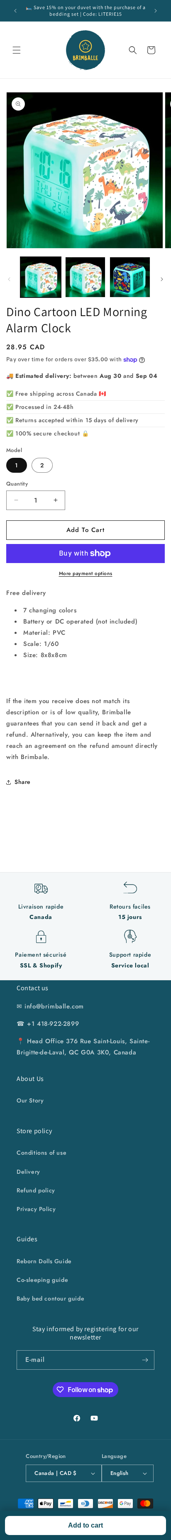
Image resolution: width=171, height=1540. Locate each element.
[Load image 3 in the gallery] (130, 277)
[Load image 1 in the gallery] (40, 277)
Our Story (30, 1100)
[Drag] (162, 279)
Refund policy (36, 1190)
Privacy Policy (36, 1209)
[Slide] (9, 279)
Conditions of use (41, 1152)
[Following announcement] (156, 11)
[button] (16, 50)
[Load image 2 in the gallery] (85, 277)
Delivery (28, 1172)
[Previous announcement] (15, 11)
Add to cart (85, 1525)
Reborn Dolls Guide (44, 1261)
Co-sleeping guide (42, 1280)
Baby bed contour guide (50, 1298)
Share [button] (23, 782)
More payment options (85, 573)
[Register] (145, 1360)
